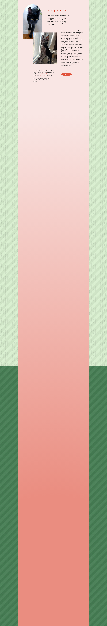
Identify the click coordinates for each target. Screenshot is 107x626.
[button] (86, 3)
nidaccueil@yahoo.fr (42, 73)
